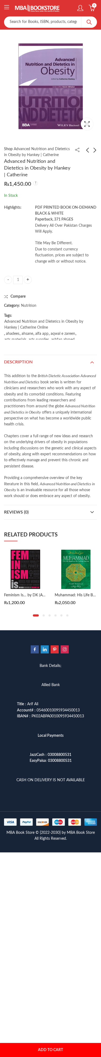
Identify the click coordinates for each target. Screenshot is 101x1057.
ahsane (27, 334)
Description (18, 362)
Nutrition (28, 306)
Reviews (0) (16, 512)
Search (89, 22)
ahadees (12, 334)
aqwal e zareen (63, 334)
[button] (36, 615)
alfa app (41, 334)
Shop (8, 149)
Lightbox (87, 124)
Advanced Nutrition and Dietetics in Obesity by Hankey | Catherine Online (43, 324)
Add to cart (50, 1050)
